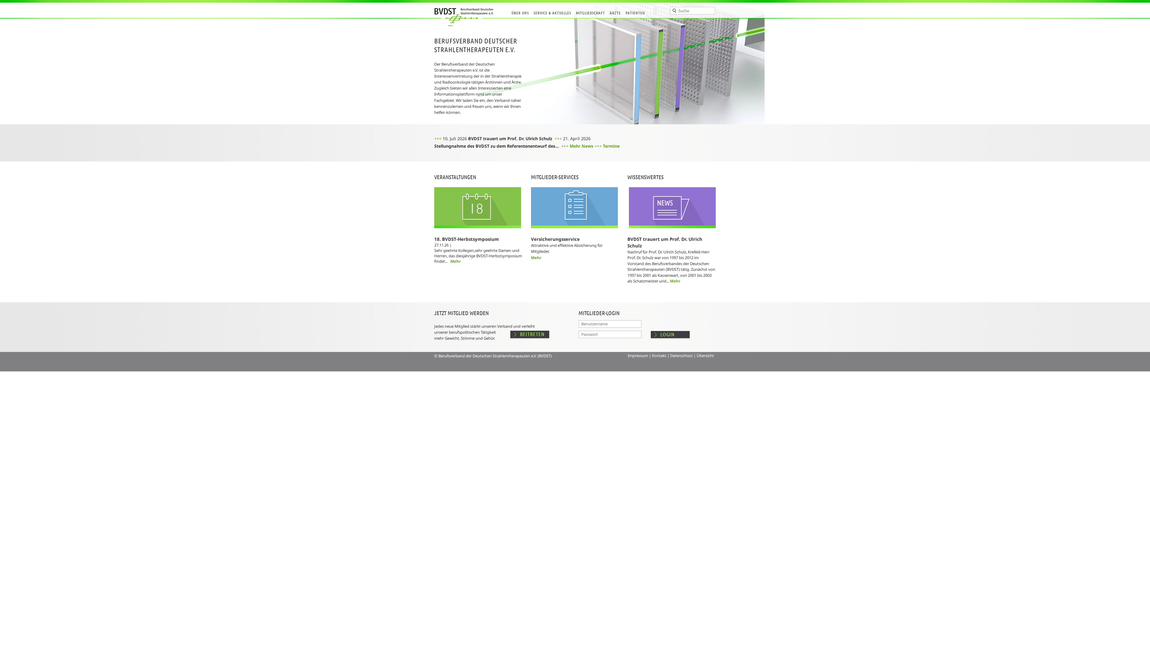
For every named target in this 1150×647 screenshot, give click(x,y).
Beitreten (532, 334)
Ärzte (615, 12)
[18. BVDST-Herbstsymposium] (477, 234)
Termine (611, 146)
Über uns (520, 12)
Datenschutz (681, 355)
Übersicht (705, 355)
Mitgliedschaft (590, 12)
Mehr (455, 261)
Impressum (638, 355)
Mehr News (581, 146)
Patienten (635, 12)
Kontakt (659, 355)
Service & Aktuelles (552, 12)
